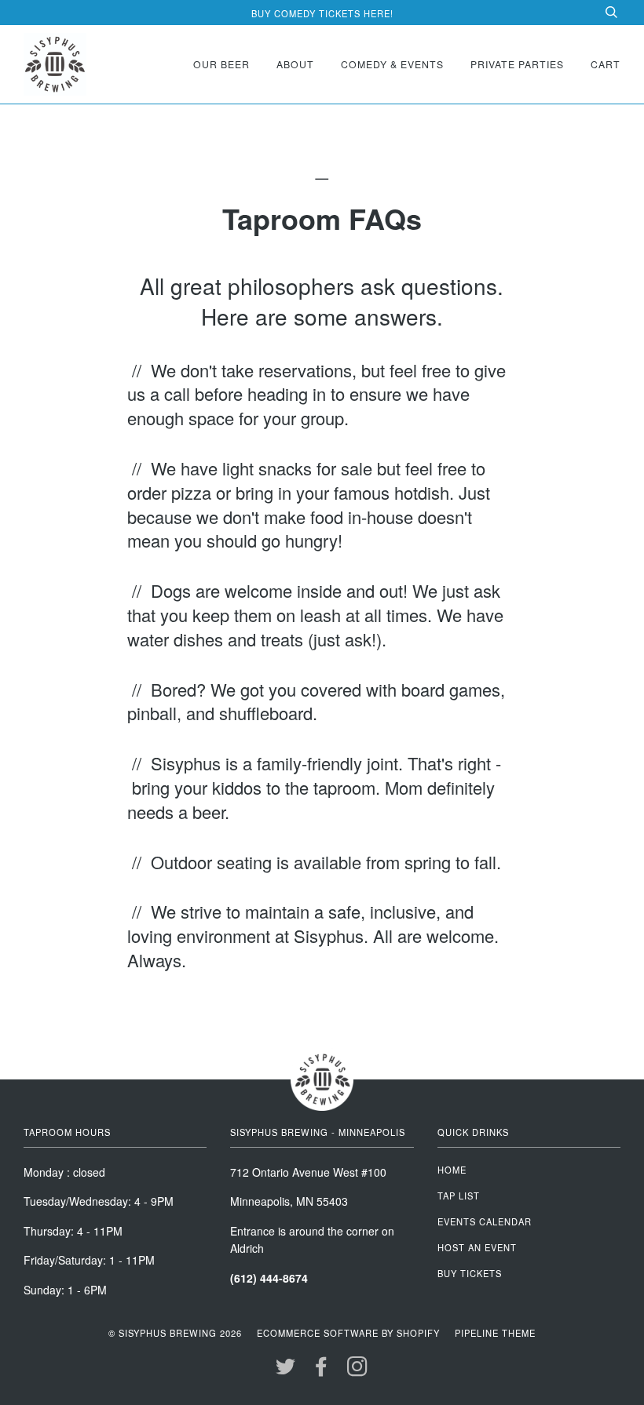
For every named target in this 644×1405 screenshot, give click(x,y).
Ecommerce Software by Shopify (348, 1333)
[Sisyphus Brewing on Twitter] (286, 1370)
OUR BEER (221, 64)
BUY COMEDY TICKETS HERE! (322, 13)
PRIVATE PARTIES (517, 64)
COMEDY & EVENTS (392, 64)
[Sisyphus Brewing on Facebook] (321, 1370)
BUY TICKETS (469, 1273)
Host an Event (477, 1247)
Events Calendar (484, 1221)
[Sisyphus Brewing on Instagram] (357, 1370)
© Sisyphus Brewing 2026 (175, 1333)
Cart (605, 64)
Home (452, 1169)
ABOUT (295, 64)
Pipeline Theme (495, 1333)
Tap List (458, 1195)
